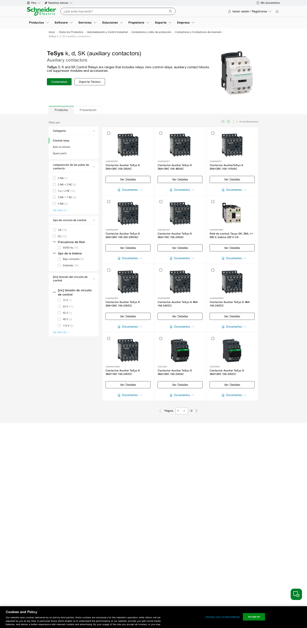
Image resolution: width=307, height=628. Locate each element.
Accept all (254, 616)
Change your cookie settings (222, 616)
